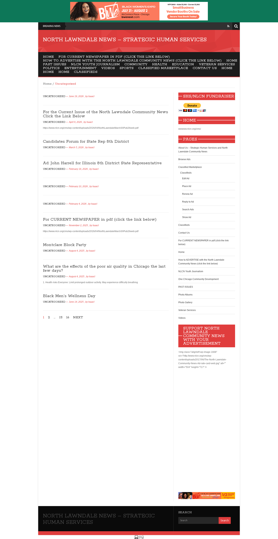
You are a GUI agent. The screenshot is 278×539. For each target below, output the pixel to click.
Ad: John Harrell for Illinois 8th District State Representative (102, 163)
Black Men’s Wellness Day (69, 296)
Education (183, 64)
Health (159, 64)
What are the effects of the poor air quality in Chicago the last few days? (104, 268)
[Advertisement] (206, 430)
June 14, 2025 (76, 302)
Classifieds (85, 72)
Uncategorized (54, 96)
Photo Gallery (185, 302)
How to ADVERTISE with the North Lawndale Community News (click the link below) (132, 60)
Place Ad (186, 186)
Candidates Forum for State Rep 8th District (86, 141)
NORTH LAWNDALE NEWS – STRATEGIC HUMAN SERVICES (125, 39)
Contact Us (205, 68)
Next (78, 317)
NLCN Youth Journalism (95, 64)
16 (67, 317)
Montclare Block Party (64, 245)
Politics (51, 68)
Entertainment (80, 68)
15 (60, 317)
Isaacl (91, 96)
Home (48, 57)
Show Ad (186, 217)
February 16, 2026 (78, 169)
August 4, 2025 (76, 250)
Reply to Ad (188, 201)
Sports (127, 68)
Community (135, 64)
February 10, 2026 (78, 186)
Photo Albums (185, 294)
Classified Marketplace (163, 68)
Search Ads (188, 209)
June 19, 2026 (76, 96)
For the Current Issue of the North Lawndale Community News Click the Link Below (105, 114)
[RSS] (228, 26)
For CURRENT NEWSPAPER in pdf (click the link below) (114, 57)
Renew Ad (187, 194)
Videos (108, 68)
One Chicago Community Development (198, 279)
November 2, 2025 (78, 225)
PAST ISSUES (54, 64)
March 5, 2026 (76, 147)
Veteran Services (217, 64)
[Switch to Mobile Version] (139, 537)
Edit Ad (185, 178)
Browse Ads (184, 159)
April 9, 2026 (75, 122)
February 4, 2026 (77, 204)
